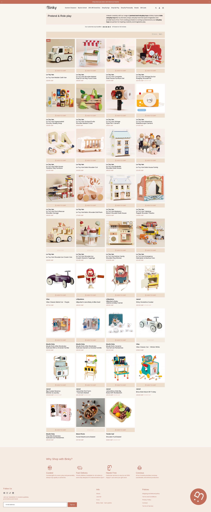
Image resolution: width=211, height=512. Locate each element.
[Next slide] (209, 2)
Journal (98, 497)
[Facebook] (4, 493)
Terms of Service (147, 506)
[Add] (72, 65)
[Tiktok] (10, 493)
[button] (161, 34)
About (98, 494)
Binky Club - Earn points (104, 503)
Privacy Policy (146, 500)
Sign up (72, 504)
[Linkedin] (13, 493)
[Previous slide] (2, 2)
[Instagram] (7, 493)
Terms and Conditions (149, 497)
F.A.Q (97, 500)
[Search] (156, 8)
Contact (145, 503)
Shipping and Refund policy (151, 494)
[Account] (159, 8)
